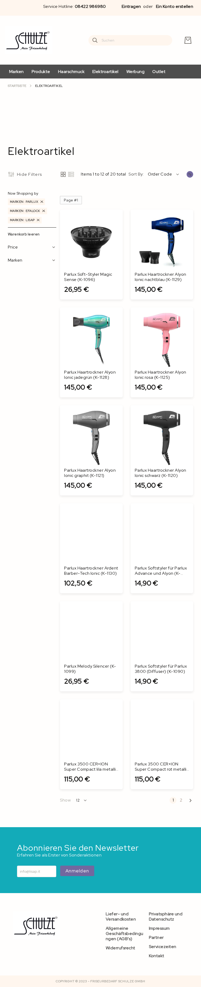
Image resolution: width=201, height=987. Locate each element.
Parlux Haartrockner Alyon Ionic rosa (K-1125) (160, 375)
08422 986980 (90, 6)
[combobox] (130, 40)
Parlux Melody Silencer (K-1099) (90, 669)
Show (65, 800)
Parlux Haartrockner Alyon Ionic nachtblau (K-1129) (160, 277)
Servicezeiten (162, 946)
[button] (164, 174)
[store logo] (28, 40)
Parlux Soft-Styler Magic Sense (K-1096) (88, 277)
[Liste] (71, 174)
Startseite (17, 86)
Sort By (136, 174)
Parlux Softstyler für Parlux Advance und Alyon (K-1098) (161, 571)
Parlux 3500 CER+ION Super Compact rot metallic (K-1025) (162, 767)
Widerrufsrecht (120, 948)
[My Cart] (188, 40)
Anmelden (77, 871)
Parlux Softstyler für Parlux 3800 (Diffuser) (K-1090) (161, 669)
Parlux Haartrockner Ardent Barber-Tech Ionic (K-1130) (91, 571)
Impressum (159, 928)
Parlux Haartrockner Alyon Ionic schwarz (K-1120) (160, 473)
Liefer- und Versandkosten (121, 916)
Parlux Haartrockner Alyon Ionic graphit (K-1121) (90, 473)
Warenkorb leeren (24, 234)
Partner (156, 937)
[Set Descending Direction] (190, 174)
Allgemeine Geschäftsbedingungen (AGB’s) (124, 933)
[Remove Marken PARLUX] (42, 202)
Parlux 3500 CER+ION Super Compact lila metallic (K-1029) (91, 767)
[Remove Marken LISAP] (38, 220)
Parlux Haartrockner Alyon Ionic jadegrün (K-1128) (90, 375)
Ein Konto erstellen (174, 6)
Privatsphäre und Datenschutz (166, 916)
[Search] (95, 40)
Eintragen (131, 6)
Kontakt (156, 955)
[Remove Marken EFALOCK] (44, 211)
